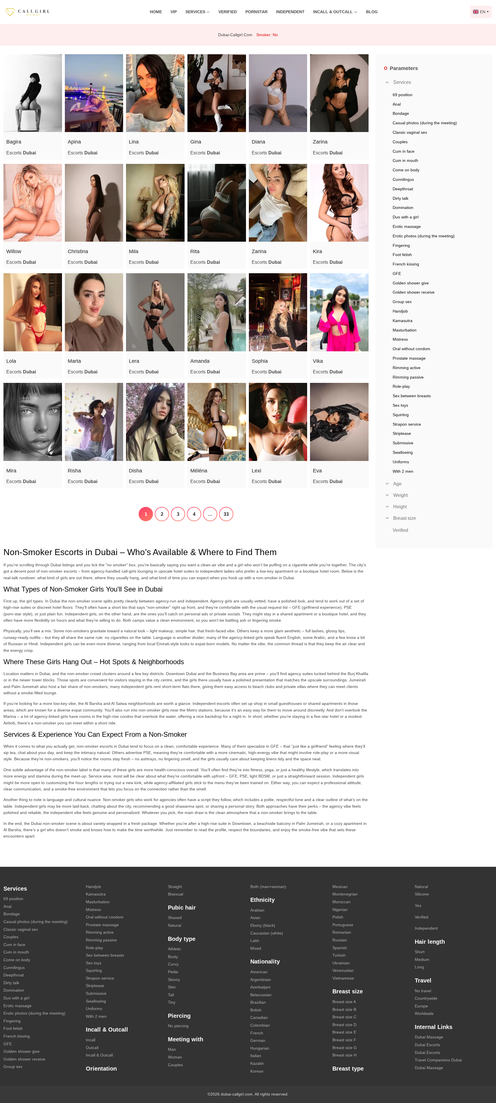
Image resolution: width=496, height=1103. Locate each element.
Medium (422, 959)
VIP (173, 11)
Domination (13, 990)
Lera (134, 361)
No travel (423, 990)
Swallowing (96, 1001)
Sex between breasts (105, 955)
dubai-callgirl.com (235, 34)
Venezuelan (343, 970)
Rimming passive (101, 940)
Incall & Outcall (99, 1055)
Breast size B (344, 1009)
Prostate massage (102, 924)
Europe (421, 1006)
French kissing (16, 1036)
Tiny (171, 1002)
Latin (254, 940)
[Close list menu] (387, 82)
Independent (290, 11)
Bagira (13, 142)
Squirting (94, 970)
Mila (133, 251)
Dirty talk (11, 982)
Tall (171, 994)
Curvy (173, 964)
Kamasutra (96, 894)
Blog (372, 11)
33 (226, 514)
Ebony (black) (262, 925)
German (257, 1040)
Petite (173, 972)
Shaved (175, 917)
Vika (318, 361)
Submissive (96, 993)
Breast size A (344, 1001)
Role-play (94, 947)
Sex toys (93, 963)
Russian (339, 940)
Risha (74, 471)
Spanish (339, 947)
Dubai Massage (429, 1037)
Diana (258, 142)
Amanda (200, 361)
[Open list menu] (387, 483)
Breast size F (344, 1040)
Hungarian (259, 1048)
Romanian (341, 932)
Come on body (16, 959)
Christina (78, 251)
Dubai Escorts (427, 1044)
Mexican (340, 886)
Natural (174, 925)
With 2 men (96, 1016)
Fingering (12, 1021)
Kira (317, 251)
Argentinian (260, 979)
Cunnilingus (14, 967)
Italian (255, 1055)
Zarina (320, 142)
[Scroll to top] (483, 1078)
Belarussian (261, 994)
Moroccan (341, 902)
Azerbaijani (260, 987)
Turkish (339, 955)
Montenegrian (345, 894)
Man (172, 1049)
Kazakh (257, 1063)
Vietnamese (343, 978)
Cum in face (14, 944)
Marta (74, 361)
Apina (74, 142)
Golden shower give (21, 1051)
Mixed (255, 948)
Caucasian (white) (266, 933)
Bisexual (175, 894)
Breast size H (344, 1055)
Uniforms (94, 1008)
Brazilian (258, 1002)
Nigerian (340, 909)
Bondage (11, 914)
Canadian (259, 1017)
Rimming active (100, 932)
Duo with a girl (16, 998)
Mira (11, 471)
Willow (13, 251)
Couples (10, 937)
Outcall (92, 1047)
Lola (11, 361)
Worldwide (424, 1013)
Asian (255, 917)
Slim (172, 987)
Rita (194, 251)
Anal (7, 906)
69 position (13, 898)
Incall (90, 1040)
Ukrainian (341, 963)
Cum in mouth (16, 952)
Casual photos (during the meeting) (35, 921)
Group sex (12, 1066)
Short (420, 951)
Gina (195, 142)
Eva (317, 471)
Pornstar (256, 11)
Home (156, 11)
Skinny (174, 979)
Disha (135, 471)
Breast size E (344, 1032)
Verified (227, 11)
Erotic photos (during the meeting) (34, 1013)
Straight (175, 886)
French (256, 1033)
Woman (175, 1057)
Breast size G (344, 1047)
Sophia (260, 361)
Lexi (256, 471)
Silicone (422, 894)
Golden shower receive (24, 1059)
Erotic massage (17, 1005)
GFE (7, 1044)
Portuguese (342, 924)
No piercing (178, 1025)
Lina (134, 142)
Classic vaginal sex (20, 929)
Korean (257, 1071)
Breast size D (344, 1024)
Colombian (260, 1025)
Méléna (198, 471)
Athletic (174, 949)
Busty (173, 956)
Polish (337, 917)
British (255, 1010)
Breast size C (344, 1017)
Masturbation (98, 902)
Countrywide (426, 998)
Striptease (95, 985)
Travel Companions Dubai (438, 1060)
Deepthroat (13, 975)
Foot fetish (13, 1028)
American (259, 972)
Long (419, 967)
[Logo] (33, 11)
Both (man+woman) (268, 886)
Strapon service (100, 978)
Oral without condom (104, 917)
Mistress (93, 909)
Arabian (257, 910)
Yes (418, 905)
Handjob (93, 886)
